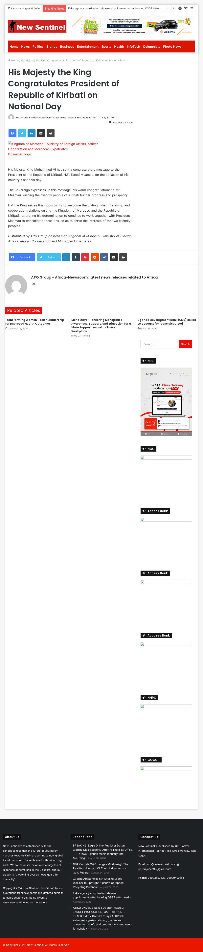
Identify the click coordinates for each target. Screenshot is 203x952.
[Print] (51, 133)
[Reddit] (95, 257)
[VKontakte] (104, 257)
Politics (38, 46)
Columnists (151, 46)
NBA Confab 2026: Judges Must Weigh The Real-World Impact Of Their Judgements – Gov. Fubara (100, 868)
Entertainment (88, 46)
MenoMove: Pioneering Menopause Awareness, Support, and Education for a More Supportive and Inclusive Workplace (101, 325)
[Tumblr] (76, 257)
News (25, 46)
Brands (51, 46)
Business (67, 46)
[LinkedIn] (31, 133)
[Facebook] (12, 133)
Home (14, 46)
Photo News (172, 46)
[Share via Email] (41, 133)
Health (119, 46)
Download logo (19, 154)
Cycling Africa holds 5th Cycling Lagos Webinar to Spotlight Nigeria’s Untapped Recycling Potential (98, 883)
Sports (106, 46)
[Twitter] (22, 133)
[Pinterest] (85, 257)
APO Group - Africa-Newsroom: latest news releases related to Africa (55, 117)
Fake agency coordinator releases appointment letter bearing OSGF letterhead (117, 8)
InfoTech (133, 46)
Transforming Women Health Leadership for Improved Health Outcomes (34, 322)
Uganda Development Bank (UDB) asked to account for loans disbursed (167, 322)
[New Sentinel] (37, 26)
